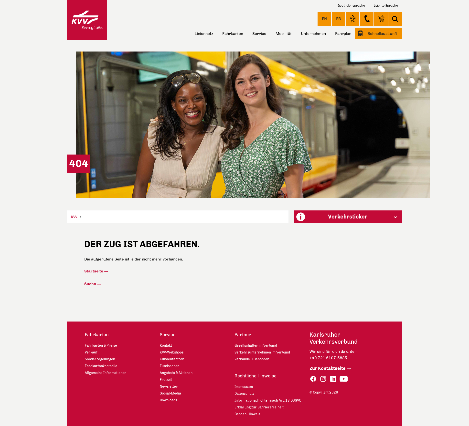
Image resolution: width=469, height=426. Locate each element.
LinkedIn (333, 379)
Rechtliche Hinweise (255, 376)
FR (338, 18)
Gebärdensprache (351, 5)
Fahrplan (343, 33)
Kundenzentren (172, 359)
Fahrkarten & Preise (101, 345)
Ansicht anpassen (352, 18)
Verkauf (91, 352)
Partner (242, 334)
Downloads (168, 400)
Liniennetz (204, 33)
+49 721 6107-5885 (328, 357)
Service (259, 33)
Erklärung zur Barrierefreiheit (259, 407)
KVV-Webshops (381, 18)
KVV (74, 217)
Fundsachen (169, 366)
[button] (348, 216)
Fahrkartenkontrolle (101, 366)
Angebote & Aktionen (176, 373)
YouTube (344, 379)
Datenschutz (244, 394)
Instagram (323, 379)
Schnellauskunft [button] (382, 33)
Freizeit (166, 380)
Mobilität (284, 33)
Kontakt (366, 18)
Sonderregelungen (100, 359)
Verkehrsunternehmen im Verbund (262, 352)
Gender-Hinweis (247, 414)
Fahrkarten (232, 33)
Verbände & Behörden (251, 359)
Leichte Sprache (386, 5)
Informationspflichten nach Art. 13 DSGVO (267, 400)
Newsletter (169, 386)
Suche (90, 283)
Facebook (313, 379)
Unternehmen (313, 33)
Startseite (93, 271)
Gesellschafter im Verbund (255, 345)
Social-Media (170, 393)
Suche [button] (395, 19)
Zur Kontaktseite (327, 368)
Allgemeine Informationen (105, 373)
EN (324, 18)
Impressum (243, 387)
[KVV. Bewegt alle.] (87, 20)
